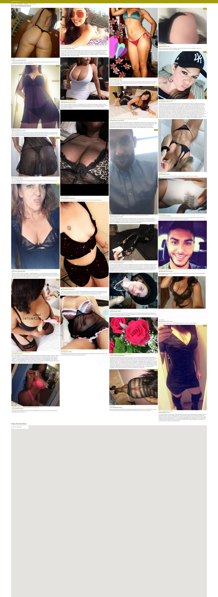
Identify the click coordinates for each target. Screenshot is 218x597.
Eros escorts (13, 3)
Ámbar (13, 58)
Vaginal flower (163, 172)
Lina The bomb (65, 196)
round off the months (116, 309)
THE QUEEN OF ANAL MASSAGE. (21, 352)
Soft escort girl (16, 129)
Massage (112, 406)
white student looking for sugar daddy (120, 354)
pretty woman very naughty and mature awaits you (26, 270)
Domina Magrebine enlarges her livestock (121, 261)
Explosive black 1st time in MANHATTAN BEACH (25, 407)
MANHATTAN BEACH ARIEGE (20, 177)
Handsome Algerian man (166, 270)
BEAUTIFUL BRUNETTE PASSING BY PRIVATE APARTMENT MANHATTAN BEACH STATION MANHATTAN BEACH (84, 46)
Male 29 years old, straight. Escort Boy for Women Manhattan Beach (129, 215)
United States (20, 3)
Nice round (162, 214)
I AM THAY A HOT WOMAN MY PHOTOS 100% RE (124, 119)
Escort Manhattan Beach (166, 411)
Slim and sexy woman (116, 78)
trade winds (64, 350)
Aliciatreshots (163, 45)
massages (161, 319)
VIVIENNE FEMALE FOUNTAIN (167, 100)
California (26, 3)
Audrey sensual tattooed (68, 288)
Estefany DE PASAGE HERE (68, 101)
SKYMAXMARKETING (15, 1)
